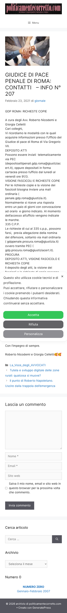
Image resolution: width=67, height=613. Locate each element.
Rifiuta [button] (33, 324)
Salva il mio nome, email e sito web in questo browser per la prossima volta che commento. (35, 488)
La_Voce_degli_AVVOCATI (28, 365)
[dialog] (33, 306)
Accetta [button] (33, 315)
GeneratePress (41, 607)
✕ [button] (62, 276)
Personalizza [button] (33, 334)
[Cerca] (57, 539)
